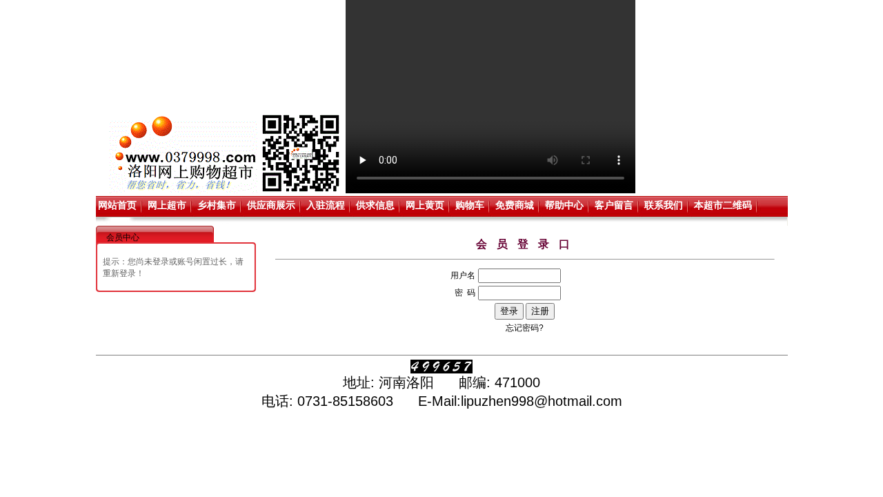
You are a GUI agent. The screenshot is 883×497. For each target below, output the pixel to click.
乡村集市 (216, 205)
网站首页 (117, 205)
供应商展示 (271, 205)
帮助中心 (564, 205)
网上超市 (167, 205)
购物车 (469, 205)
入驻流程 (325, 205)
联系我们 (663, 205)
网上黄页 (425, 205)
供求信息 (375, 205)
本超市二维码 (723, 205)
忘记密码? (525, 328)
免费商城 (514, 205)
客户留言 (614, 205)
